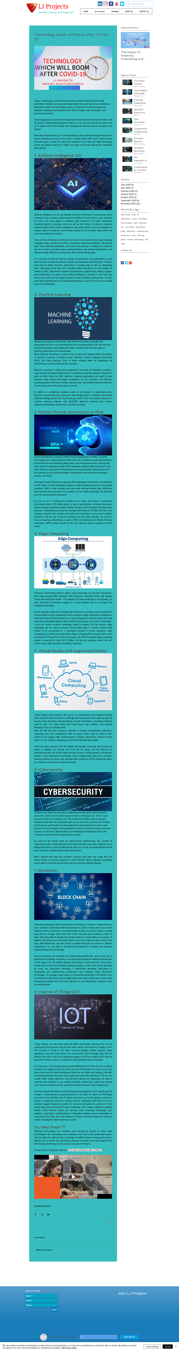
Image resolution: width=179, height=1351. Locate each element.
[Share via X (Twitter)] (42, 1214)
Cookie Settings (152, 1346)
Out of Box (129, 227)
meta (134, 235)
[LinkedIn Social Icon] (100, 3)
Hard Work (143, 219)
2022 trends (125, 214)
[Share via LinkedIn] (48, 1214)
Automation (125, 219)
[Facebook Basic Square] (122, 262)
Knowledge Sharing (42, 1206)
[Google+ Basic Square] (130, 262)
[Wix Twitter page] (122, 3)
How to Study (126, 223)
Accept (167, 1346)
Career (134, 219)
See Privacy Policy (69, 1347)
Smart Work (140, 227)
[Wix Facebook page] (111, 3)
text (146, 239)
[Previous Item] (125, 40)
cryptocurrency (143, 231)
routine (130, 239)
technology (139, 239)
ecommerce (125, 235)
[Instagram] (105, 3)
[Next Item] (145, 40)
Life (122, 227)
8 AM (134, 214)
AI (138, 214)
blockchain (131, 231)
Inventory (143, 223)
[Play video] (73, 1177)
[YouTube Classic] (116, 3)
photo (123, 239)
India (135, 223)
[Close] (175, 1346)
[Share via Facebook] (35, 1214)
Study (123, 231)
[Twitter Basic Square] (126, 262)
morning (140, 235)
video (123, 243)
